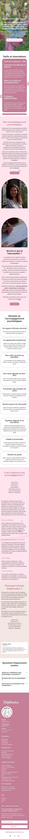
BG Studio (21, 832)
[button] (26, 4)
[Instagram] (14, 836)
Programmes (6, 748)
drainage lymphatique (20, 290)
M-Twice (16, 832)
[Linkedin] (18, 836)
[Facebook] (10, 836)
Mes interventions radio (9, 806)
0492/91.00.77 (5, 726)
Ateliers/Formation (8, 762)
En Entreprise (6, 784)
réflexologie (5, 290)
